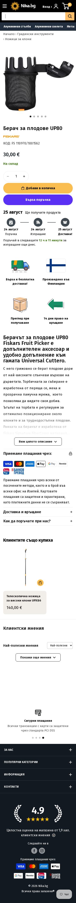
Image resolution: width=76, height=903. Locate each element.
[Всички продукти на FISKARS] (11, 137)
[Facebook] (34, 851)
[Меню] (6, 6)
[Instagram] (42, 851)
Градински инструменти (35, 34)
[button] (53, 835)
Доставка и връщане (22, 511)
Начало (9, 34)
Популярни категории (21, 762)
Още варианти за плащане (38, 200)
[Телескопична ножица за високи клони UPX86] (24, 567)
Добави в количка (40, 188)
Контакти (11, 786)
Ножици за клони (18, 39)
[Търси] (69, 16)
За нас (8, 750)
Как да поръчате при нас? (27, 521)
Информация (14, 774)
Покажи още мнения (35, 657)
